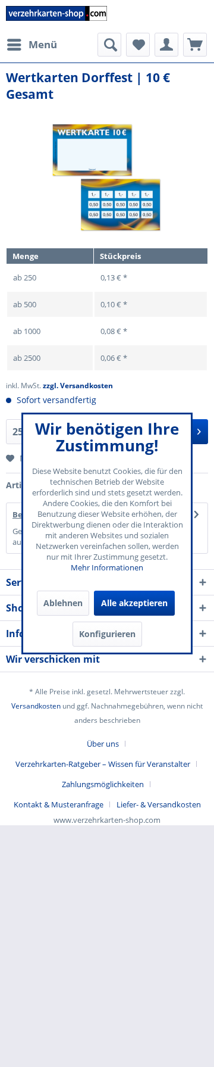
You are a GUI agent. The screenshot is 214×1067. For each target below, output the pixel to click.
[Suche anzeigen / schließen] (109, 45)
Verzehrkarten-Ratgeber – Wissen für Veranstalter (102, 764)
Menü (43, 44)
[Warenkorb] (195, 45)
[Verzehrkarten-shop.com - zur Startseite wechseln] (56, 16)
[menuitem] (31, 45)
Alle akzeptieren (134, 603)
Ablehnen (63, 603)
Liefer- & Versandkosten (159, 804)
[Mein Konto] (166, 45)
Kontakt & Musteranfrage (58, 804)
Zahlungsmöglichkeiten (103, 784)
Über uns (103, 743)
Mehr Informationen (107, 567)
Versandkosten (36, 706)
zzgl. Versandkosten (78, 385)
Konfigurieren (107, 633)
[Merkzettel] (138, 45)
